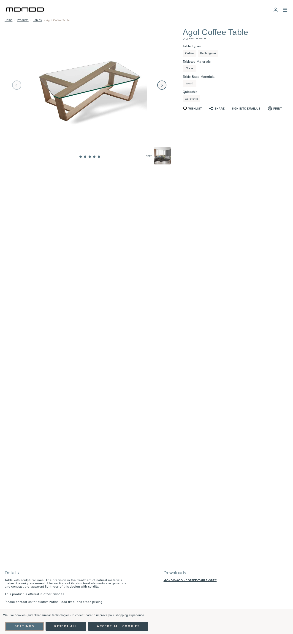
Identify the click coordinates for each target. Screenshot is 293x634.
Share (219, 108)
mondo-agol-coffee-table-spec (190, 580)
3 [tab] (90, 157)
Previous (16, 85)
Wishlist (195, 108)
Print (277, 108)
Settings (24, 626)
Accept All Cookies (118, 626)
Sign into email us (246, 108)
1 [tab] (80, 157)
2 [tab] (85, 157)
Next (161, 85)
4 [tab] (94, 157)
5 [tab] (99, 157)
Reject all (66, 626)
